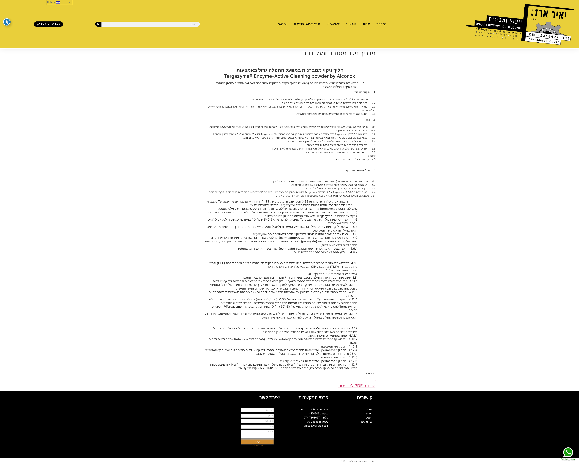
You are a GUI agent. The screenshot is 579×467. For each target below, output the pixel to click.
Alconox (335, 24)
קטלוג (353, 24)
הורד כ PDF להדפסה (356, 385)
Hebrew (51, 2)
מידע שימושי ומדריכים (307, 24)
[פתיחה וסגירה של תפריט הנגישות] (6, 22)
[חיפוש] (98, 24)
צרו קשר (282, 24)
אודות (366, 24)
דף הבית (381, 24)
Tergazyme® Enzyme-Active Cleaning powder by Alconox (289, 73)
